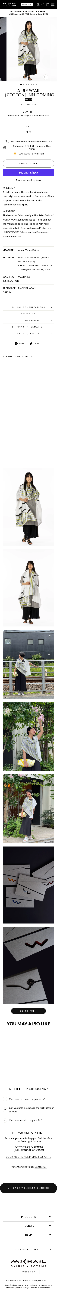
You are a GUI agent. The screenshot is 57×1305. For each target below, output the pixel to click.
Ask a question (28, 333)
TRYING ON (28, 313)
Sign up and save (27, 1249)
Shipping (24, 115)
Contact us (41, 1166)
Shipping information (28, 327)
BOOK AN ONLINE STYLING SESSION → (28, 1156)
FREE (28, 132)
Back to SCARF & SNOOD (30, 1188)
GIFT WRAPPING (28, 320)
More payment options (28, 180)
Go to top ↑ (28, 1011)
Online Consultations (28, 307)
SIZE (28, 126)
